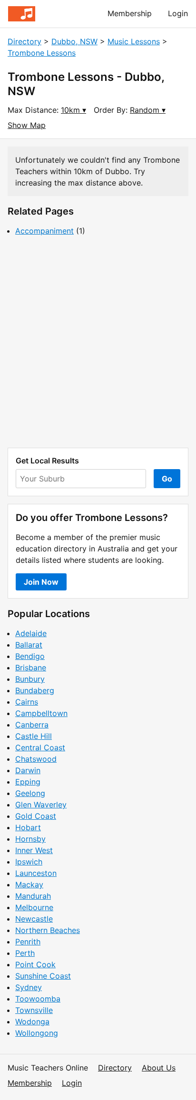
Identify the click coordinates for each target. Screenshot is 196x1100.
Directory (24, 41)
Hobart (28, 827)
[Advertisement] (98, 342)
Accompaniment (44, 231)
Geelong (30, 793)
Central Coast (40, 747)
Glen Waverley (41, 804)
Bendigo (30, 656)
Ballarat (28, 644)
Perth (25, 953)
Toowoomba (37, 998)
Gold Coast (35, 816)
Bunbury (30, 679)
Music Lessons (134, 41)
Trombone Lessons (42, 53)
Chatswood (36, 759)
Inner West (34, 850)
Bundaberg (34, 690)
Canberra (32, 724)
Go (167, 478)
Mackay (29, 884)
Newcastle (34, 918)
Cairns (26, 702)
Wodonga (32, 1021)
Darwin (27, 770)
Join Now (41, 582)
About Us (159, 1067)
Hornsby (30, 839)
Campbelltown (41, 713)
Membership (130, 13)
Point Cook (35, 964)
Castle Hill (33, 736)
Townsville (34, 1010)
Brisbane (30, 667)
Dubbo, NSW (74, 41)
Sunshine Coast (43, 976)
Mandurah (33, 896)
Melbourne (34, 907)
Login (178, 13)
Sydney (28, 987)
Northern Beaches (47, 930)
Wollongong (36, 1033)
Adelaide (31, 633)
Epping (27, 781)
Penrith (27, 941)
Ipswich (28, 861)
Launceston (36, 873)
